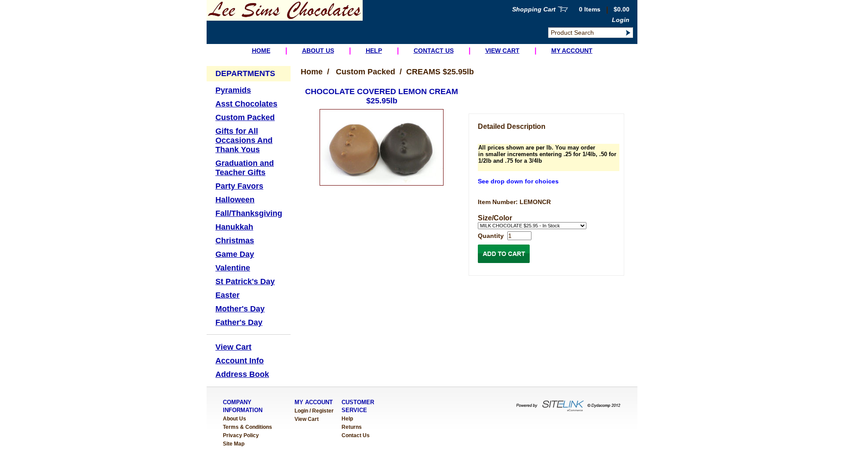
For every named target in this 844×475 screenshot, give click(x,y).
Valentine (232, 267)
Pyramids (233, 90)
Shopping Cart (534, 9)
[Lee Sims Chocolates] (285, 19)
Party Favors (239, 186)
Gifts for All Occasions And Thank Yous (244, 140)
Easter (227, 295)
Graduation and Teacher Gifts (244, 168)
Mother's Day (240, 308)
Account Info (239, 360)
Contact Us (434, 50)
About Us (318, 50)
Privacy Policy (241, 435)
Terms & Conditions (247, 427)
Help (374, 50)
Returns (352, 427)
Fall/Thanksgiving (248, 213)
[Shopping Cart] (563, 10)
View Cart (502, 50)
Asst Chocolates (246, 103)
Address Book (242, 374)
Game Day (234, 254)
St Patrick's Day (245, 281)
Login (620, 19)
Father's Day (238, 322)
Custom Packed (245, 117)
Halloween (235, 199)
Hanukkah (234, 227)
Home (261, 50)
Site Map (233, 444)
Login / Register (314, 411)
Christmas (234, 240)
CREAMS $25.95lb (440, 71)
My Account (572, 50)
